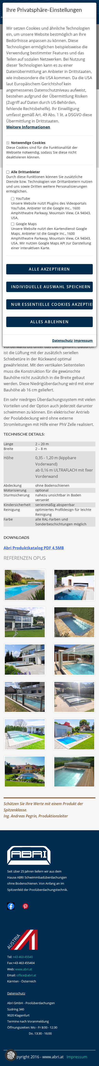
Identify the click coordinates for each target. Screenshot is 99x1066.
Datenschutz (62, 340)
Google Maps (26, 224)
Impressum (83, 340)
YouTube (23, 198)
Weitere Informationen (28, 127)
